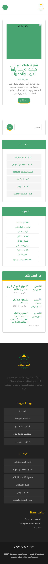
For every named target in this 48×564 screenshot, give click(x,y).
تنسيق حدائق (22, 241)
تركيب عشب (23, 231)
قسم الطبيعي (23, 186)
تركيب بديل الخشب (23, 227)
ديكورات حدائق (22, 245)
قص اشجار (22, 255)
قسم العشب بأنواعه (22, 157)
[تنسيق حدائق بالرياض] (36, 303)
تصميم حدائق (23, 236)
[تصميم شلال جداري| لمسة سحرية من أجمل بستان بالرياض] (36, 317)
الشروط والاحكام (22, 426)
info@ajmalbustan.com (30, 523)
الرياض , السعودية (33, 519)
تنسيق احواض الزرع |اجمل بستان (17, 287)
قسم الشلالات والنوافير (23, 172)
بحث (10, 127)
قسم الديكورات (22, 179)
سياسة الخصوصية (22, 419)
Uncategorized (22, 222)
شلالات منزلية (23, 250)
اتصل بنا (37, 528)
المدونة (22, 411)
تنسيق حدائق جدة (22, 441)
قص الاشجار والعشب (22, 194)
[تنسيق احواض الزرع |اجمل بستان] (36, 290)
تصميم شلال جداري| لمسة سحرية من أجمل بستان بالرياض (19, 317)
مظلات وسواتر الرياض (22, 259)
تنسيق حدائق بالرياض (20, 301)
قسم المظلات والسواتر (23, 164)
